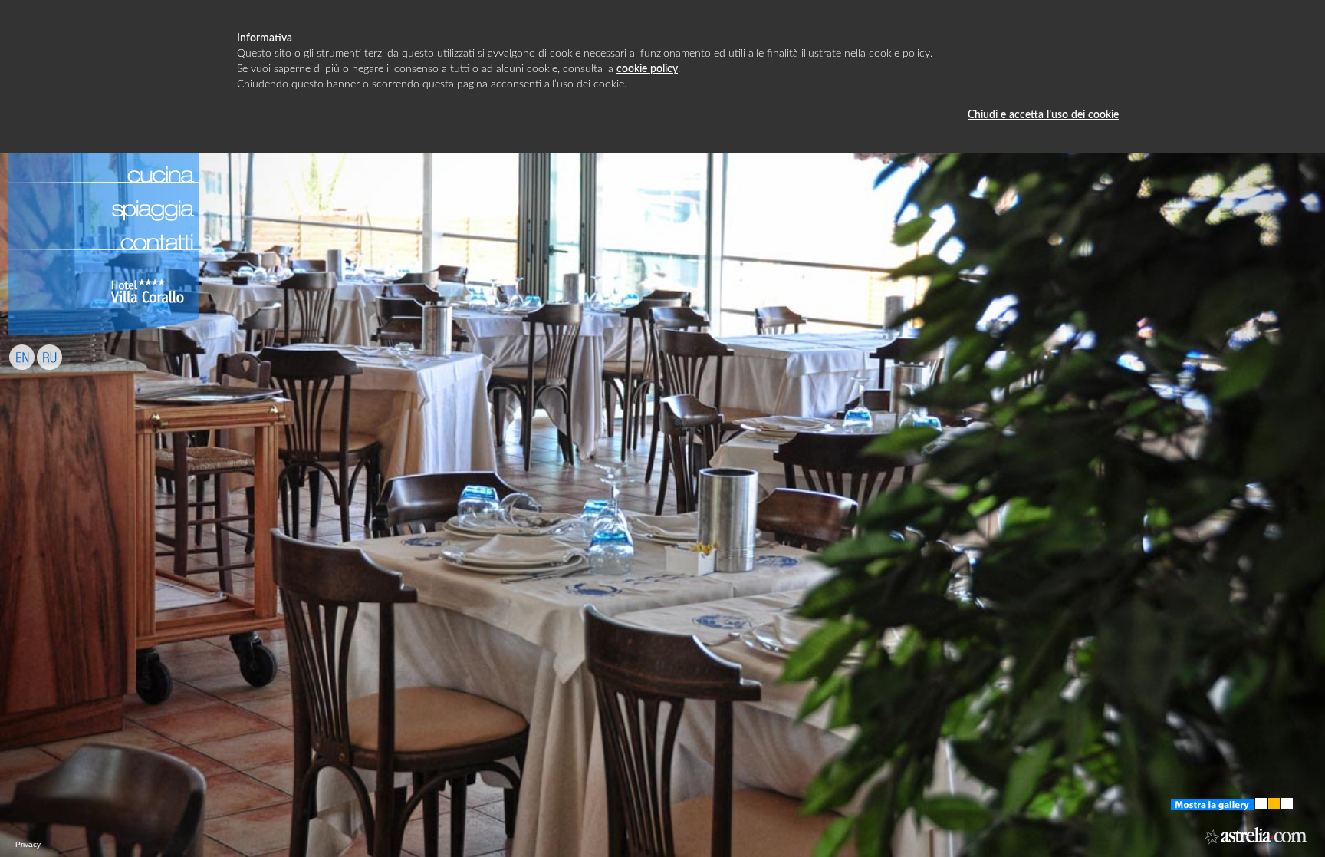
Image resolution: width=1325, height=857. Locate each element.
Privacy (28, 844)
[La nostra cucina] (103, 187)
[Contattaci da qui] (103, 254)
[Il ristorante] (103, 153)
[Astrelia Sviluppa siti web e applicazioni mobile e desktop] (1257, 844)
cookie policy (647, 69)
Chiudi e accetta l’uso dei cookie (1043, 115)
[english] (22, 374)
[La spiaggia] (103, 221)
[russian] (49, 374)
